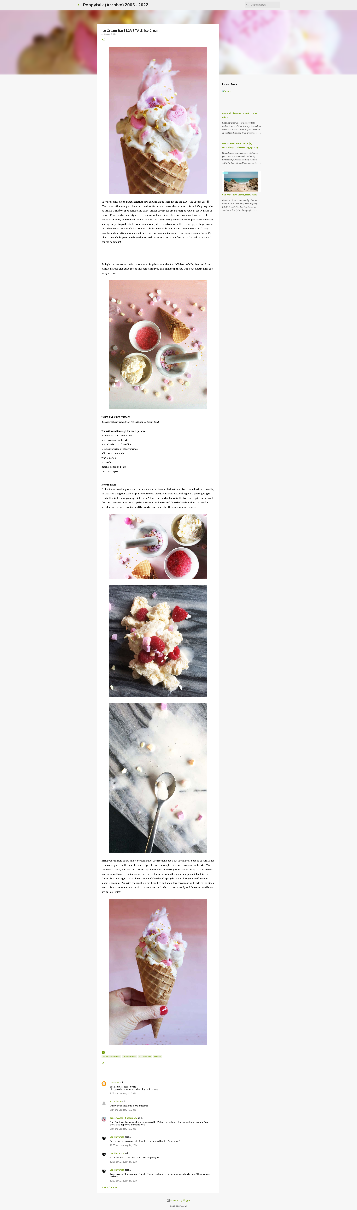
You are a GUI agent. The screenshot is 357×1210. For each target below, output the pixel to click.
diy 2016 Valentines (111, 1057)
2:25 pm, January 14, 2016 (123, 1093)
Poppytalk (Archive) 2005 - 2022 (115, 4)
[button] (103, 40)
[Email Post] (103, 1053)
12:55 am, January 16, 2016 (124, 1145)
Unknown (114, 1082)
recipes (157, 1057)
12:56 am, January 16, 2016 (124, 1161)
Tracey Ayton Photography (123, 1118)
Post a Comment (110, 1187)
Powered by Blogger (180, 1200)
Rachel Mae (115, 1101)
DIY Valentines (129, 1057)
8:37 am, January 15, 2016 (123, 1129)
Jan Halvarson (117, 1137)
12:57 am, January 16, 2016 (124, 1180)
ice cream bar (145, 1057)
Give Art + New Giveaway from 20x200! (239, 195)
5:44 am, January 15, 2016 (123, 1110)
